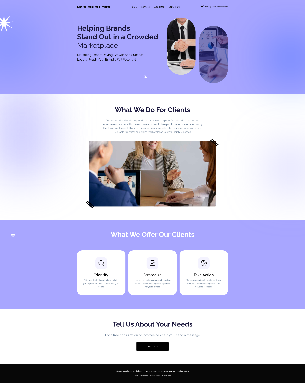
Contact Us (174, 6)
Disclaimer (166, 376)
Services (145, 6)
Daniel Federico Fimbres (93, 6)
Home (134, 6)
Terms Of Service (141, 376)
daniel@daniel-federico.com (216, 7)
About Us (159, 6)
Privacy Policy (155, 376)
